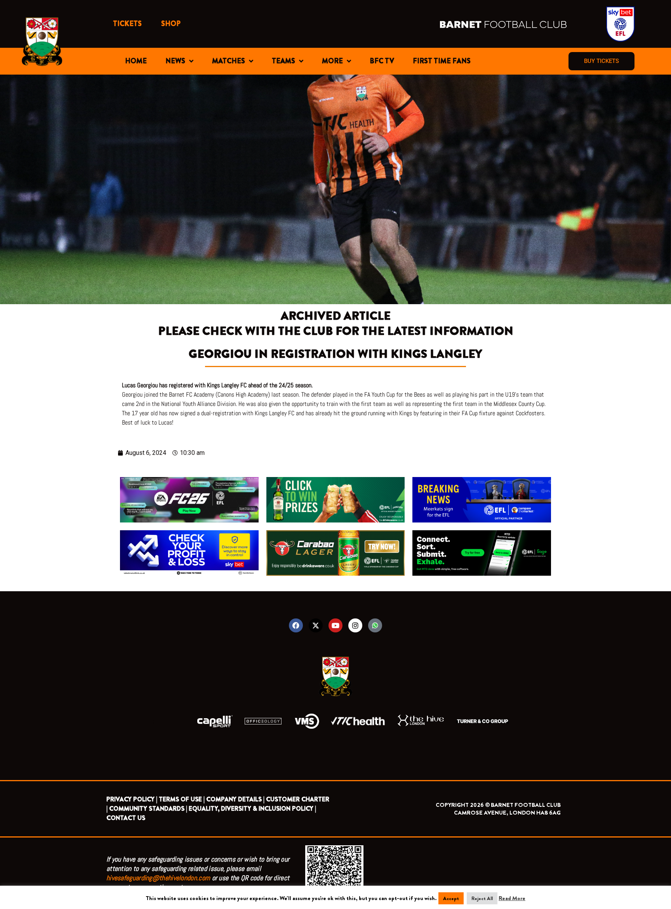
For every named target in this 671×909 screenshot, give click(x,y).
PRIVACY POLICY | (131, 799)
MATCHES (228, 61)
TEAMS (283, 61)
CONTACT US (125, 817)
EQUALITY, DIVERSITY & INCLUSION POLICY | (252, 808)
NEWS (175, 61)
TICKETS (127, 24)
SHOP (171, 24)
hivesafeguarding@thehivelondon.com (158, 877)
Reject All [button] (482, 898)
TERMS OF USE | (182, 799)
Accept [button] (451, 898)
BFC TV (382, 61)
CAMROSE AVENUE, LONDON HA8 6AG (507, 812)
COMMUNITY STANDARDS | (148, 808)
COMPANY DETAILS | (235, 799)
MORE (332, 61)
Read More (512, 898)
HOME (136, 61)
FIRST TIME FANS (442, 61)
